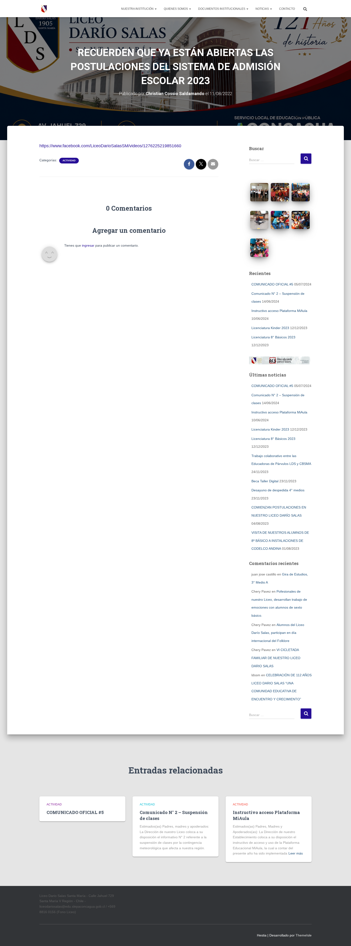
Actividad (69, 160)
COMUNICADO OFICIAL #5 (272, 284)
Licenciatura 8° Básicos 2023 (273, 337)
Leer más (295, 853)
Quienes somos (176, 8)
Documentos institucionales (222, 8)
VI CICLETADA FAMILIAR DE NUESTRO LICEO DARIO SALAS (275, 658)
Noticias (262, 8)
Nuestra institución (137, 8)
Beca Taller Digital (264, 481)
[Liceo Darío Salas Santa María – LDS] (44, 9)
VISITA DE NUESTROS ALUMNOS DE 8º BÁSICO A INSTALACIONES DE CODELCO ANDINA (280, 540)
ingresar (88, 245)
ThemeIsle (304, 935)
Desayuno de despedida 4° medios (277, 490)
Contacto (287, 8)
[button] (155, 8)
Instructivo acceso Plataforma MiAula (279, 311)
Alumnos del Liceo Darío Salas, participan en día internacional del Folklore (277, 633)
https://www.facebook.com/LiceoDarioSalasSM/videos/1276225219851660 (110, 145)
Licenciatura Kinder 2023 (270, 328)
